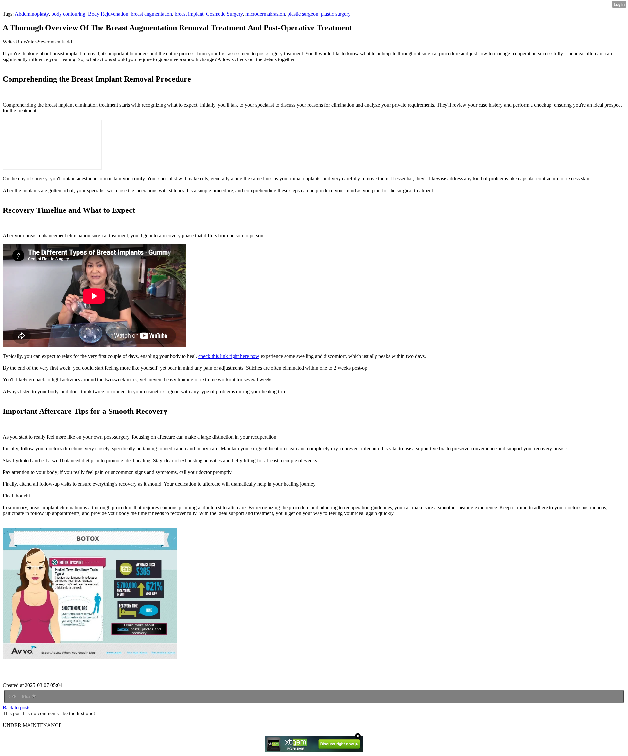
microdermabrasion (265, 14)
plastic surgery (336, 14)
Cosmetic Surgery (224, 14)
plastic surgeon (303, 14)
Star (27, 696)
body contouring (68, 14)
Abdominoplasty (32, 14)
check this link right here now (228, 356)
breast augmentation (151, 14)
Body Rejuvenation (108, 14)
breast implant (189, 14)
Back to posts (16, 707)
